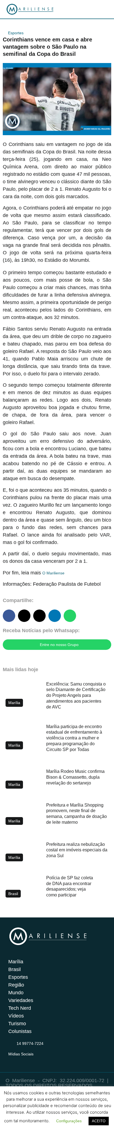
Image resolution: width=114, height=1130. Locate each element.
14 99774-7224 (30, 1043)
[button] (9, 616)
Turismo (17, 1023)
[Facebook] (22, 1060)
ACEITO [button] (98, 1121)
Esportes (16, 33)
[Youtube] (33, 1060)
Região (16, 985)
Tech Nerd (19, 1008)
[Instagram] (11, 1060)
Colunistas (20, 1031)
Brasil (14, 969)
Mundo (16, 992)
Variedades (20, 1000)
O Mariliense (53, 573)
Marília (15, 961)
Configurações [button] (69, 1121)
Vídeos (16, 1016)
